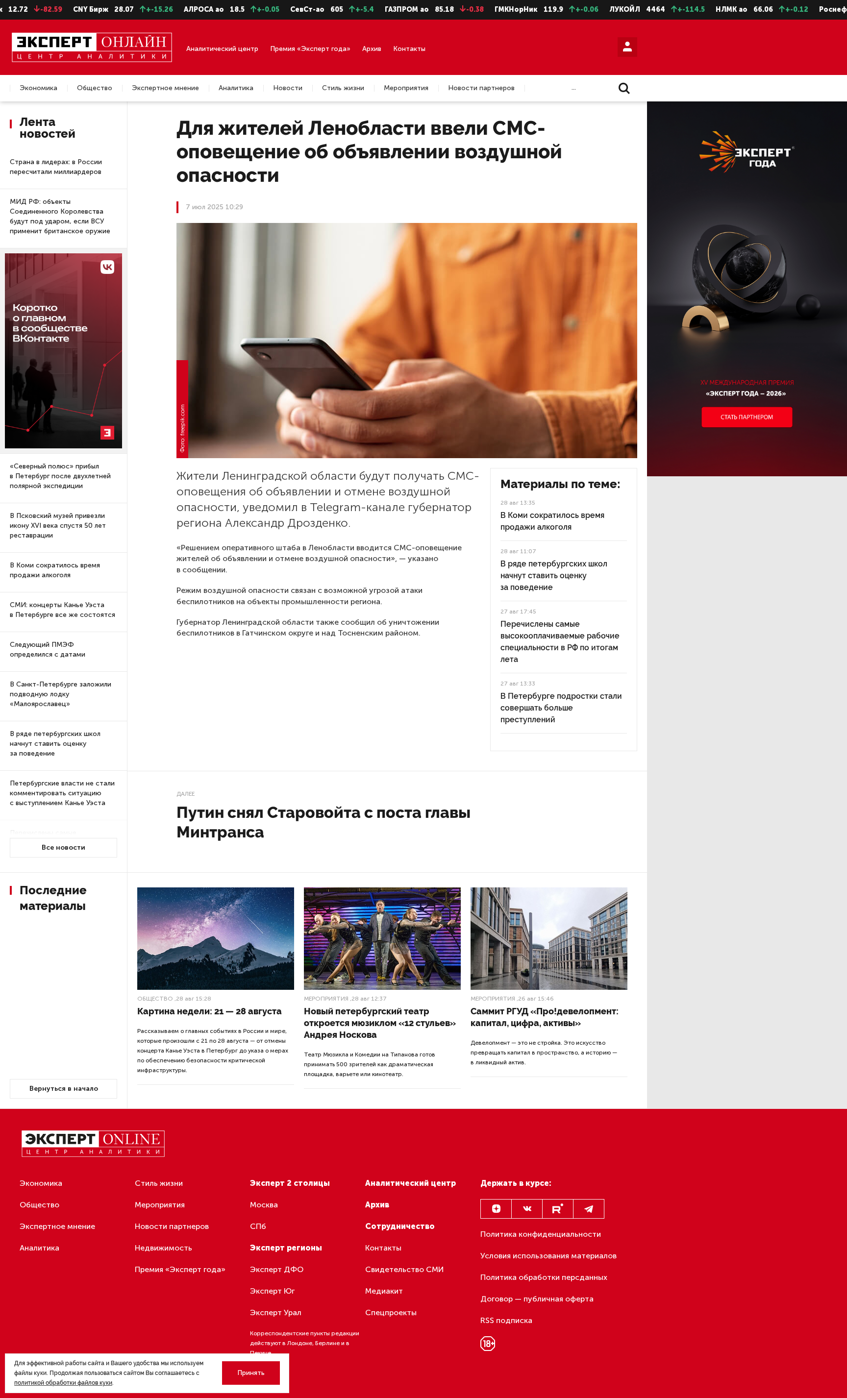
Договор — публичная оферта (537, 1298)
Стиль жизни (343, 88)
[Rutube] (557, 1209)
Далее (185, 793)
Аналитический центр (222, 49)
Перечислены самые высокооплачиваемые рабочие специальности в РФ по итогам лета (560, 641)
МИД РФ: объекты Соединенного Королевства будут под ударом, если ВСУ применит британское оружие (60, 216)
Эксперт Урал (275, 1312)
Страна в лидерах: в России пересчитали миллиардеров (56, 167)
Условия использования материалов (548, 1255)
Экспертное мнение (165, 88)
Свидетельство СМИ (404, 1269)
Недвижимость (163, 1247)
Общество (94, 88)
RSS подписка (506, 1320)
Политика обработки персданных (543, 1277)
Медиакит (384, 1291)
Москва (264, 1204)
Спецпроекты (391, 1312)
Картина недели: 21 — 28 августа (209, 1011)
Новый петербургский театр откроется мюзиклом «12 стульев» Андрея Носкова (380, 1023)
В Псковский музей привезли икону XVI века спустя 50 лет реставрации (58, 526)
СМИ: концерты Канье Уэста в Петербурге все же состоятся (62, 610)
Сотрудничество (400, 1226)
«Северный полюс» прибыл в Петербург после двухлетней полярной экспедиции (60, 476)
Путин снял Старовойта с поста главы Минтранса (323, 822)
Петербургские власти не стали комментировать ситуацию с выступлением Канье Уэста (62, 793)
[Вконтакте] (527, 1209)
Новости (287, 88)
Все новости (63, 847)
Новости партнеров (481, 88)
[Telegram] (588, 1209)
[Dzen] (496, 1209)
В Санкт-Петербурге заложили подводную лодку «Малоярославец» (60, 694)
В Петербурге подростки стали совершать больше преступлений (561, 707)
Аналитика (236, 88)
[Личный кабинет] (627, 47)
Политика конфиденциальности (540, 1234)
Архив (371, 49)
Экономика (38, 88)
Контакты (409, 49)
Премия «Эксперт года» (310, 49)
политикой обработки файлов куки (63, 1382)
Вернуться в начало (63, 1088)
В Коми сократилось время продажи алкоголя (55, 570)
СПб (258, 1226)
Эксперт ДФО (276, 1269)
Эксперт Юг (272, 1291)
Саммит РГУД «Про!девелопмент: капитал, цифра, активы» (545, 1017)
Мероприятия (406, 88)
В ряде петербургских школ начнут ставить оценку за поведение (55, 744)
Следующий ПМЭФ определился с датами (47, 649)
